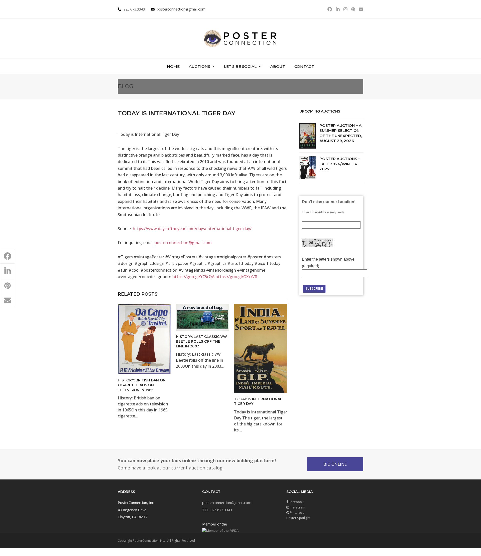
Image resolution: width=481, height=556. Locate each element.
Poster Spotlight (298, 517)
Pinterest (296, 512)
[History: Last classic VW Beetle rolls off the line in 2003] (202, 317)
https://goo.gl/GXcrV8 (236, 276)
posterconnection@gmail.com (181, 9)
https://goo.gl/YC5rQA (193, 276)
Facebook (296, 501)
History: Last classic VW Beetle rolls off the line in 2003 (201, 341)
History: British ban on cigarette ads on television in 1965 (142, 385)
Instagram (297, 507)
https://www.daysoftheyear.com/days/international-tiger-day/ (192, 228)
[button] (7, 256)
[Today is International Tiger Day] (260, 348)
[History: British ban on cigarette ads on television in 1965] (144, 338)
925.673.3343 (221, 509)
